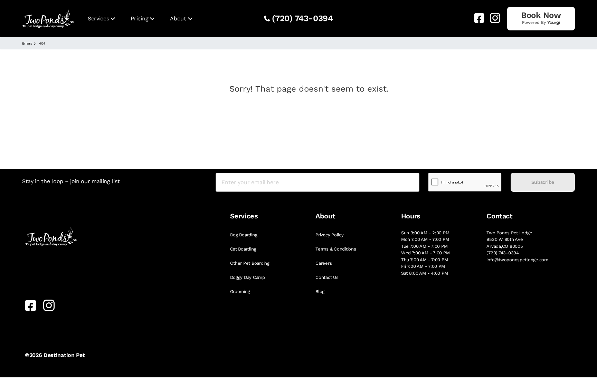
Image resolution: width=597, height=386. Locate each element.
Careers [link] (323, 263)
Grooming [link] (240, 291)
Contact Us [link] (326, 277)
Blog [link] (319, 291)
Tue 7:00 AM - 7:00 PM (424, 246)
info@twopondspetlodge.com (517, 259)
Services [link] (98, 18)
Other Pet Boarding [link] (249, 263)
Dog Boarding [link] (243, 234)
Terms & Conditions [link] (335, 249)
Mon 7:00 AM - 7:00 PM (425, 239)
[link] (476, 18)
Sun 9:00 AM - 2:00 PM (425, 232)
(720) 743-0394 (302, 18)
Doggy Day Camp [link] (247, 277)
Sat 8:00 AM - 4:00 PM (424, 273)
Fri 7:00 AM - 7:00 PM (423, 266)
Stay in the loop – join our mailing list (71, 181)
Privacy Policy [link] (329, 234)
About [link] (178, 18)
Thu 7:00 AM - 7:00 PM (424, 259)
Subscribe (542, 182)
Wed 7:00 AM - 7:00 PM (425, 252)
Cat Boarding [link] (243, 249)
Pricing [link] (139, 18)
